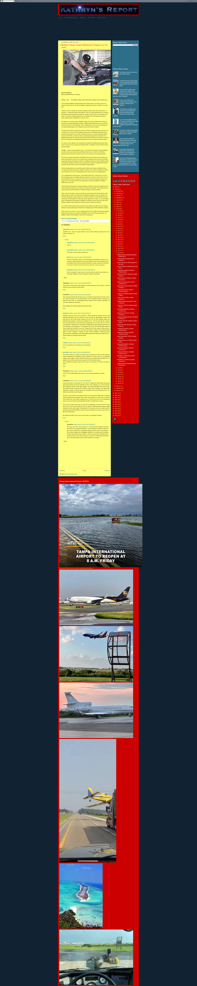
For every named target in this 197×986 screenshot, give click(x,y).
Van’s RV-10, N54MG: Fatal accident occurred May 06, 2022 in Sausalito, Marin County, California (128, 132)
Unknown (65, 342)
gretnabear (66, 313)
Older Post (107, 470)
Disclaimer (82, 17)
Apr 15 (119, 243)
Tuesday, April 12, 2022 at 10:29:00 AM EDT (81, 371)
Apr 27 (119, 217)
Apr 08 (119, 367)
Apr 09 (119, 252)
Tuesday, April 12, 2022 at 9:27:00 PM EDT (84, 424)
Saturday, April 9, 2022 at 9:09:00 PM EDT (84, 250)
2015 (116, 406)
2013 (116, 410)
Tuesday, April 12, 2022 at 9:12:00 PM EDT (80, 380)
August (118, 200)
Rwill (68, 257)
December (119, 191)
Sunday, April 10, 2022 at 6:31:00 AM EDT (80, 283)
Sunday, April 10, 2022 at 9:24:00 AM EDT (84, 269)
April (117, 208)
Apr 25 (119, 221)
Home (60, 17)
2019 (116, 397)
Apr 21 (119, 230)
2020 (116, 395)
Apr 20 (119, 232)
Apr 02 (119, 381)
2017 (116, 402)
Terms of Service (102, 17)
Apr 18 (119, 237)
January (118, 390)
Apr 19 (119, 235)
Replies (66, 239)
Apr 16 (119, 241)
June (117, 204)
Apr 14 (119, 246)
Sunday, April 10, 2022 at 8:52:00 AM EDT (80, 294)
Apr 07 (119, 370)
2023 (116, 187)
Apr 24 (119, 224)
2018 (116, 399)
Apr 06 (119, 372)
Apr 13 (119, 248)
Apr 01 (119, 383)
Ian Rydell (65, 352)
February (118, 388)
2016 (116, 404)
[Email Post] (80, 221)
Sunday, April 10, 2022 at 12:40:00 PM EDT (79, 342)
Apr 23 (119, 226)
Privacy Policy (91, 17)
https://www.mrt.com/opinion (69, 218)
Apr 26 (119, 219)
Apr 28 (119, 215)
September (119, 197)
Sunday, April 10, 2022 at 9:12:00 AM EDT (81, 257)
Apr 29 (119, 213)
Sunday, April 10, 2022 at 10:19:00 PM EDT (80, 352)
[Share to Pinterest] (88, 221)
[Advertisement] (98, 29)
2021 (116, 393)
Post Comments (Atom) (71, 474)
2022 (116, 189)
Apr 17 (119, 239)
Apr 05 (119, 374)
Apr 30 (119, 210)
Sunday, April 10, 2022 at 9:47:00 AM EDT (80, 313)
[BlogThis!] (84, 221)
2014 (116, 408)
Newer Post (62, 470)
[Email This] (82, 221)
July (117, 202)
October (118, 195)
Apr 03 (119, 379)
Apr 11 (119, 250)
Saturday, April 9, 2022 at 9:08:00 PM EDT (80, 229)
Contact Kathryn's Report (71, 17)
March (118, 386)
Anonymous (66, 229)
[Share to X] (85, 221)
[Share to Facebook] (87, 221)
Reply (64, 236)
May (117, 206)
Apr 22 (119, 228)
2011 (116, 415)
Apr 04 (119, 376)
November (119, 193)
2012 (116, 413)
